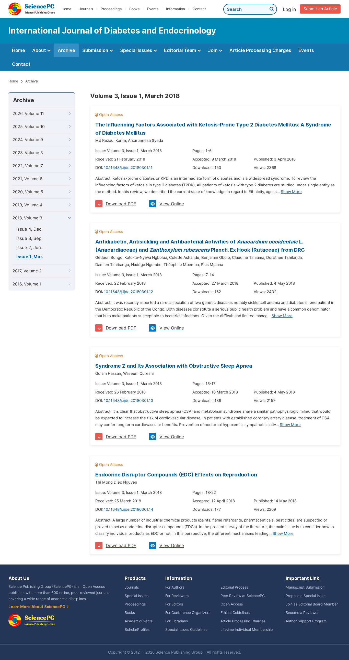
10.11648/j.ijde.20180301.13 (128, 400)
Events (152, 9)
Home (66, 9)
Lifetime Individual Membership (246, 629)
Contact (199, 9)
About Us (18, 578)
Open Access (231, 604)
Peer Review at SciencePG (242, 596)
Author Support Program (306, 621)
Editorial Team (180, 50)
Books (134, 9)
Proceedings (111, 9)
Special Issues (136, 50)
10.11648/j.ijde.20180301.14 (128, 509)
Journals (86, 9)
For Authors (174, 587)
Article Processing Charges (260, 50)
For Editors (174, 604)
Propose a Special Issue (305, 596)
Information (175, 9)
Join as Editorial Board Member (312, 604)
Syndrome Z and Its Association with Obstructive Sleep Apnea (173, 366)
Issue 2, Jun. (29, 247)
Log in (289, 9)
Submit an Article (320, 8)
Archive (66, 50)
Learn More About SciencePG (37, 606)
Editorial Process (234, 587)
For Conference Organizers (187, 613)
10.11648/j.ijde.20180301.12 (128, 292)
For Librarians (176, 621)
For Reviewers (177, 596)
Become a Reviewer (302, 613)
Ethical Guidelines (235, 613)
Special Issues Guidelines (186, 629)
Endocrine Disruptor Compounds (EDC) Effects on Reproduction (176, 475)
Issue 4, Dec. (29, 229)
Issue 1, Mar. (29, 256)
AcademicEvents (139, 621)
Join (213, 50)
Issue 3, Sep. (29, 238)
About (39, 50)
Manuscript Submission (305, 587)
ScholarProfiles (137, 629)
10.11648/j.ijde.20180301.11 (128, 167)
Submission (95, 50)
